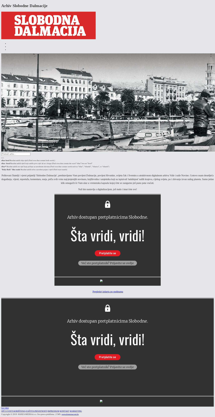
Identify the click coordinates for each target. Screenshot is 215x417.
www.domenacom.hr (70, 414)
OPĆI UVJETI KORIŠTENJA (13, 411)
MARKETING (76, 411)
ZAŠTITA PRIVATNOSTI (36, 411)
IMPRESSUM (53, 411)
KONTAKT (64, 411)
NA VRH (5, 408)
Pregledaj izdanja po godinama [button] (108, 291)
